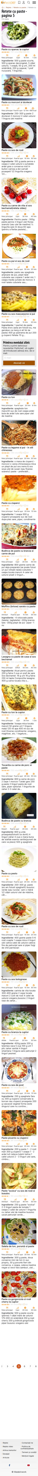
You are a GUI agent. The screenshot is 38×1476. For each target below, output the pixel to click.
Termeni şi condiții (29, 1452)
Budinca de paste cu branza (16, 820)
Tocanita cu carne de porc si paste (17, 766)
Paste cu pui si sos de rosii (15, 261)
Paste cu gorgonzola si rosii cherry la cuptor (16, 1300)
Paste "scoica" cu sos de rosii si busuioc (18, 1192)
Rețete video (8, 1447)
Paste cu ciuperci (11, 503)
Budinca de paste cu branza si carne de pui (17, 552)
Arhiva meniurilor (9, 1450)
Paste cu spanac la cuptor (15, 49)
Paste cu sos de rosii (12, 150)
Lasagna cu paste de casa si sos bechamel (19, 658)
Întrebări (6, 1454)
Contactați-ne (27, 1443)
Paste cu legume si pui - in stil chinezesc (17, 448)
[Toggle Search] (28, 2)
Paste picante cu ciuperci (15, 1138)
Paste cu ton (8, 397)
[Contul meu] (24, 2)
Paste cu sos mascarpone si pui (18, 314)
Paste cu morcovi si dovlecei (17, 102)
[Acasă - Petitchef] (3, 7)
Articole (6, 1458)
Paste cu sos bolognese (14, 979)
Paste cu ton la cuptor (13, 712)
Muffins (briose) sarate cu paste (18, 606)
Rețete (5, 1443)
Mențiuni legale (28, 1456)
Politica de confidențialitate (27, 1448)
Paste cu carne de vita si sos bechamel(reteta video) (17, 206)
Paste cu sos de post (13, 1085)
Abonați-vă (19, 363)
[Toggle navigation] (34, 2)
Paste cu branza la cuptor (15, 1032)
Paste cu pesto (9, 873)
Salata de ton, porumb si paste (18, 1246)
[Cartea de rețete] (19, 2)
